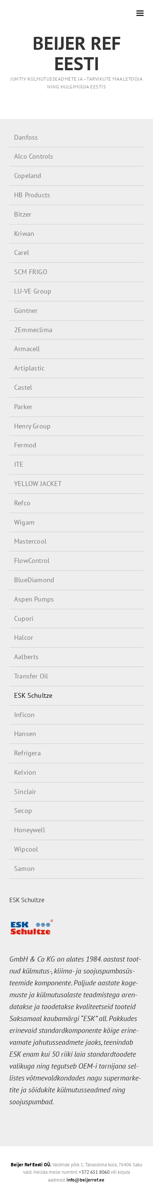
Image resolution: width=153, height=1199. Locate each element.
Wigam (24, 522)
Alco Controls (33, 156)
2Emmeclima (33, 329)
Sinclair (25, 791)
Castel (23, 387)
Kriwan (24, 233)
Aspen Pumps (34, 599)
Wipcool (26, 849)
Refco (22, 503)
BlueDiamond (34, 580)
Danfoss (26, 137)
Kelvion (25, 772)
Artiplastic (29, 368)
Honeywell (29, 830)
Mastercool (30, 541)
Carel (21, 252)
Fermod (25, 445)
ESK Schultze (33, 695)
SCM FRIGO (30, 272)
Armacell (27, 348)
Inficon (24, 714)
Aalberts (26, 656)
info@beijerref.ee (85, 1180)
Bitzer (22, 214)
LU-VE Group (32, 291)
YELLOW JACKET (38, 483)
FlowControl (31, 560)
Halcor (23, 637)
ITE (19, 464)
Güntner (26, 310)
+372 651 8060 (94, 1172)
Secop (23, 810)
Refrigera (27, 753)
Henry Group (32, 426)
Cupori (23, 618)
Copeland (28, 175)
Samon (24, 868)
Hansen (25, 733)
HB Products (32, 195)
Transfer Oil (31, 676)
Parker (23, 406)
